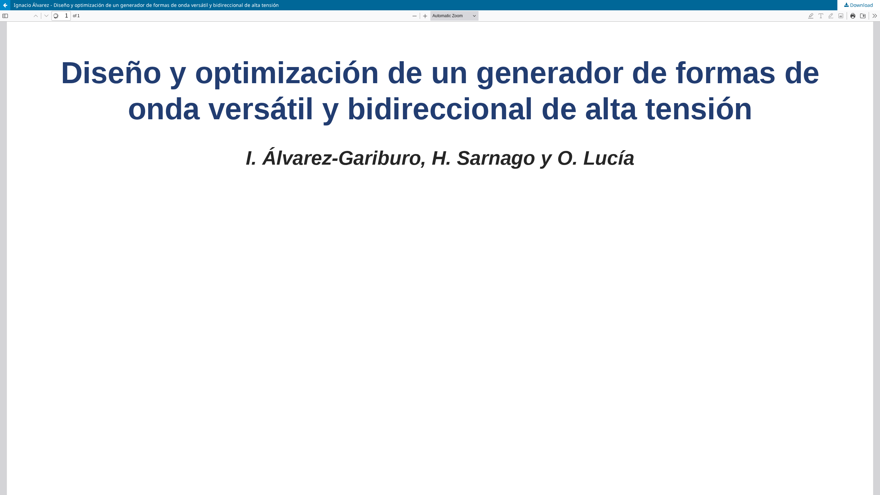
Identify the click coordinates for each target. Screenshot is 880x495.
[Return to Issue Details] (5, 5)
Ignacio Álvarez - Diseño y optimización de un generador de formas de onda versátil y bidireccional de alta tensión (146, 5)
